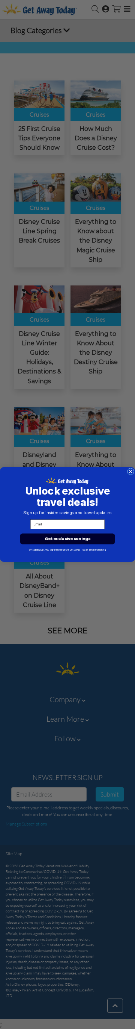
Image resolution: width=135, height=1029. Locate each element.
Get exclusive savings (67, 539)
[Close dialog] (131, 472)
